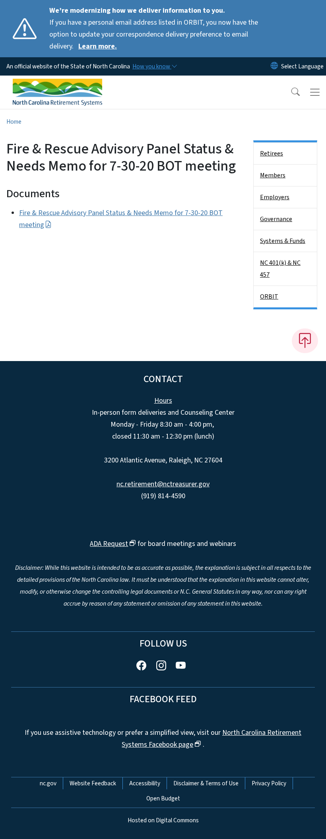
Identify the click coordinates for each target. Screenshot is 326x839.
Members (272, 175)
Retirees (271, 153)
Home (13, 121)
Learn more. (97, 46)
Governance (276, 219)
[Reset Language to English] (274, 66)
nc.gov (48, 783)
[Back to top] (305, 340)
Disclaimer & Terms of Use (206, 783)
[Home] (57, 84)
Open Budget (163, 798)
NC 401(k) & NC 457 (280, 268)
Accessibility (144, 783)
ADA (109, 544)
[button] (290, 92)
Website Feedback (93, 783)
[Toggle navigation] (315, 92)
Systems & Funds (282, 241)
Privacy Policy (269, 783)
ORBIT (269, 296)
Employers (274, 197)
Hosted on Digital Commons (163, 820)
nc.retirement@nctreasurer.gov (163, 484)
